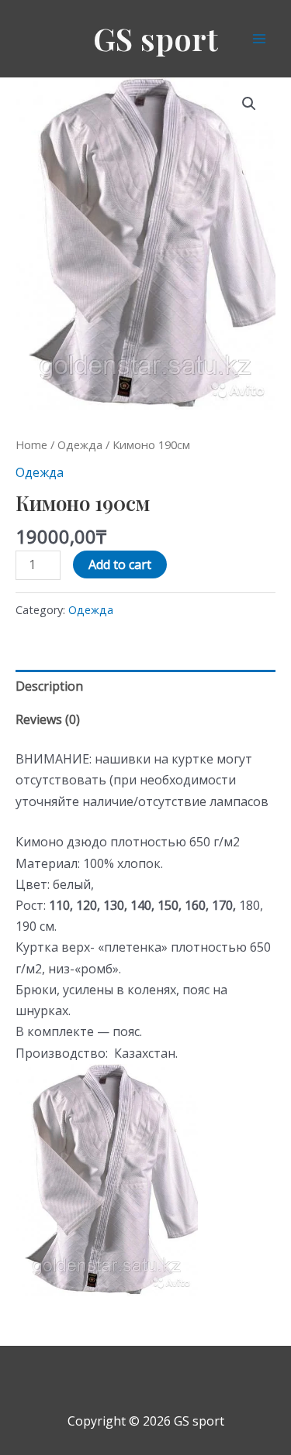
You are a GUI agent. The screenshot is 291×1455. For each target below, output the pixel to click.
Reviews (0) (48, 719)
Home (31, 444)
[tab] (145, 686)
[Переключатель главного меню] (259, 38)
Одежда (79, 444)
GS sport (155, 38)
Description (49, 686)
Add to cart (119, 564)
